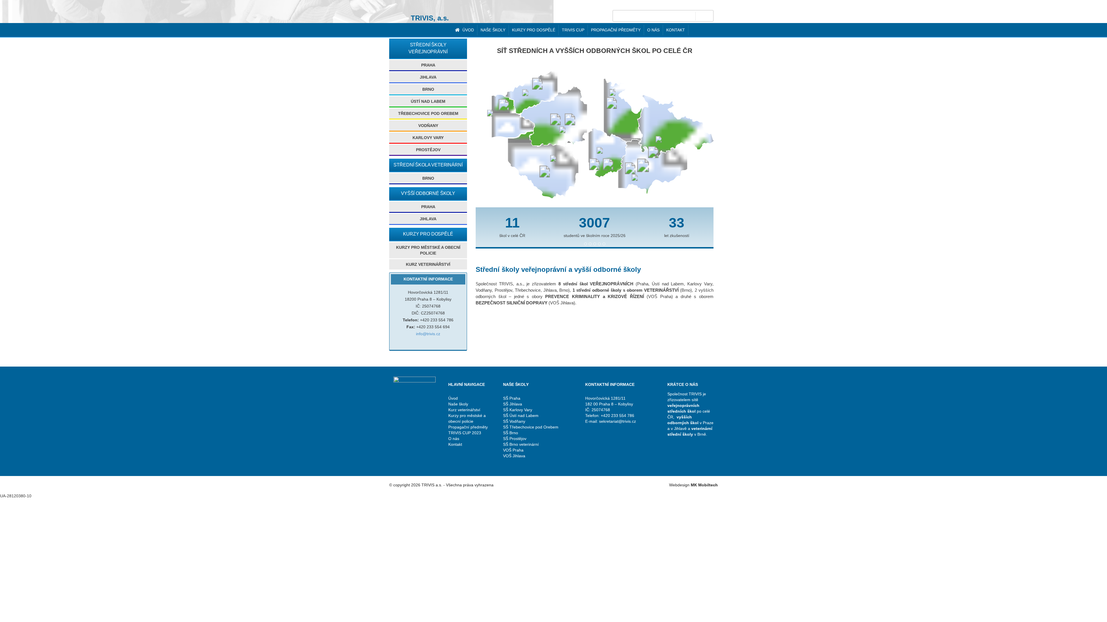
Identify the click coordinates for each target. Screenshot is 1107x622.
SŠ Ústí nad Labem (521, 415)
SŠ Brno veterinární (521, 444)
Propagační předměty (616, 30)
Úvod (467, 30)
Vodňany (428, 125)
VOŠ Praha (513, 450)
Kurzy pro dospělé (533, 30)
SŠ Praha (511, 398)
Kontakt (675, 30)
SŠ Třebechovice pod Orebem (530, 427)
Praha (428, 65)
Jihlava (428, 77)
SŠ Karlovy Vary (517, 409)
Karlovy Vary (428, 137)
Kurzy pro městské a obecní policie (428, 250)
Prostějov (428, 149)
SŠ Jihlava (512, 404)
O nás (653, 30)
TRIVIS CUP (573, 30)
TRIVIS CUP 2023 (464, 433)
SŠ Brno (510, 433)
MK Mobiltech (704, 485)
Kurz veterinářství (428, 264)
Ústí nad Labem (428, 101)
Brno (428, 89)
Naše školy (493, 30)
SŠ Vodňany (514, 421)
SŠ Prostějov (514, 438)
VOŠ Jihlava (514, 456)
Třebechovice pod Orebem (428, 113)
